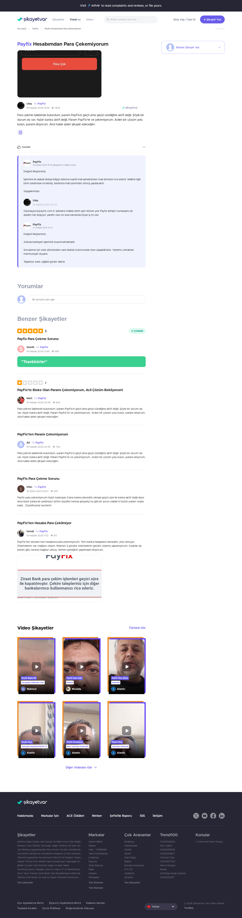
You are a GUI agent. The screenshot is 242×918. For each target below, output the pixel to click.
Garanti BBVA (95, 841)
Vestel (127, 853)
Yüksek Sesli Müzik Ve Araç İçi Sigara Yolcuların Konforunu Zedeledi (49, 877)
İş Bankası (94, 857)
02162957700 (167, 861)
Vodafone (129, 873)
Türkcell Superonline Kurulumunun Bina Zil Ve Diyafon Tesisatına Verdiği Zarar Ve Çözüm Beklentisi (49, 857)
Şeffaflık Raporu (121, 815)
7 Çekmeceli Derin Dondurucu (210, 841)
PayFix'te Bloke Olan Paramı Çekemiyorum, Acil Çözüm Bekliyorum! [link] (70, 390)
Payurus (93, 861)
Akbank (93, 873)
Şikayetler (58, 19)
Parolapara (94, 877)
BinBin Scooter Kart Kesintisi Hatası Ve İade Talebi (43, 865)
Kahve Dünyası (167, 865)
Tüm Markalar (96, 882)
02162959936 (167, 849)
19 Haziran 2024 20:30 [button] (39, 446)
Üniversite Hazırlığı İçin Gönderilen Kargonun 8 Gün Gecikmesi (49, 853)
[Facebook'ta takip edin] (213, 816)
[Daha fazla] (144, 147)
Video (89, 19)
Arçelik (128, 849)
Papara (92, 845)
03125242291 (167, 877)
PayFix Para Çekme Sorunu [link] (38, 478)
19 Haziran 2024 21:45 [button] (38, 351)
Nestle (163, 869)
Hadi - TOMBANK (98, 849)
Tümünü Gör (137, 627)
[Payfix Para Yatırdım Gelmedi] (127, 730)
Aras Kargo (130, 857)
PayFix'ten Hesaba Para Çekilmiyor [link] (44, 523)
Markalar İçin (50, 815)
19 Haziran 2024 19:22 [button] (38, 108)
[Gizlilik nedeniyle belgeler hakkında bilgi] (20, 132)
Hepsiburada (130, 845)
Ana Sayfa (21, 29)
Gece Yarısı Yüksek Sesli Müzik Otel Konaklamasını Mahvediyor (49, 873)
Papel (91, 869)
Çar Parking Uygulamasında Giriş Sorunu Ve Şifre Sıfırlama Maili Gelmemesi (49, 849)
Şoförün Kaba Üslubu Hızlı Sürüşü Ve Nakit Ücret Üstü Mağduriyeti (49, 841)
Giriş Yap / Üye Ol (184, 19)
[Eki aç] (59, 73)
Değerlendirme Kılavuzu (80, 908)
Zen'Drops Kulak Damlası (173, 873)
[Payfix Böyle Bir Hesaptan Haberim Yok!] (36, 666)
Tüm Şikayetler (25, 882)
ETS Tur (128, 869)
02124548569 (167, 841)
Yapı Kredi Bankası (98, 853)
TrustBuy (189, 908)
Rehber (97, 815)
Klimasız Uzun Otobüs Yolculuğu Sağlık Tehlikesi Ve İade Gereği (49, 845)
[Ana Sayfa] (32, 19)
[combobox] (131, 19)
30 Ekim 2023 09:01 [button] (37, 491)
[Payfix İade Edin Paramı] (81, 666)
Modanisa (129, 841)
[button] (32, 331)
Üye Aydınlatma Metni (30, 903)
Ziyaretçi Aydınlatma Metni (65, 903)
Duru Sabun (166, 845)
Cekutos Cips (167, 857)
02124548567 (167, 853)
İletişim (157, 815)
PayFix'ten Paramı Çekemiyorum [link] (42, 434)
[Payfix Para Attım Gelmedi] (127, 666)
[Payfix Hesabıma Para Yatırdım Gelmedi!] (81, 730)
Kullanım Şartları (95, 903)
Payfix (24, 44)
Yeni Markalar (96, 888)
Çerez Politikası (51, 908)
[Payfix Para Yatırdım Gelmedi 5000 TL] (36, 730)
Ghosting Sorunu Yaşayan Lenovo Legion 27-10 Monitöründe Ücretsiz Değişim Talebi (49, 869)
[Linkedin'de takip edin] (222, 816)
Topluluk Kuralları (27, 908)
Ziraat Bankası (96, 865)
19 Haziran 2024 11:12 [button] (37, 535)
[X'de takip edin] (196, 816)
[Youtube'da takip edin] (205, 816)
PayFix (35, 29)
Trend (75, 19)
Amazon (128, 877)
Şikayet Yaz (213, 19)
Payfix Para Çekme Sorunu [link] (38, 339)
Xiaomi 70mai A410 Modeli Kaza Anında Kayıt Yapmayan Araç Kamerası (49, 861)
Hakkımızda (25, 815)
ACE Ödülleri (75, 815)
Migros (127, 861)
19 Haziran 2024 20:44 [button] (39, 402)
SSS (142, 815)
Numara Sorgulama (134, 865)
